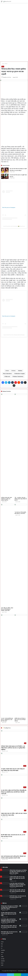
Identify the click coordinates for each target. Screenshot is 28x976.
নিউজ (2, 943)
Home (3, 63)
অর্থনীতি (2, 956)
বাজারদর (2, 952)
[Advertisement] (14, 18)
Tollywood (7, 376)
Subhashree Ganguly (20, 373)
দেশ (1, 948)
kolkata (20, 370)
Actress (13, 370)
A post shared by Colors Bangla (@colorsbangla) (14, 334)
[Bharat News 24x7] (7, 1)
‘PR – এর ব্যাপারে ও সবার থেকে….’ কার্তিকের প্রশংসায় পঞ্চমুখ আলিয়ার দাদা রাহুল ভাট (21, 499)
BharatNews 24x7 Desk (7, 77)
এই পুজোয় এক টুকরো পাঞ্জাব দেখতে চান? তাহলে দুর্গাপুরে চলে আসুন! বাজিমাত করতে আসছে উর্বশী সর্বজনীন (17, 878)
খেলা (1, 954)
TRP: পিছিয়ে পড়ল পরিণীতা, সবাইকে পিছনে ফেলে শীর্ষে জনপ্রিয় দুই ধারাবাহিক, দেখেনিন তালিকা (7, 609)
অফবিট (2, 965)
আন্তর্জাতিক (3, 950)
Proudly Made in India (22, 970)
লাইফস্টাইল (3, 960)
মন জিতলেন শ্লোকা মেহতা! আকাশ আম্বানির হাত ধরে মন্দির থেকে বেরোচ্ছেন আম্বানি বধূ (6, 499)
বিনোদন (6, 63)
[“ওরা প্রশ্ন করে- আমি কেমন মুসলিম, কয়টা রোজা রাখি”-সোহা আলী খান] (21, 507)
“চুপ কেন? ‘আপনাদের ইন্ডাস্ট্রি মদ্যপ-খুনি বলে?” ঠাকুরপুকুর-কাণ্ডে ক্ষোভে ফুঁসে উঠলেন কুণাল (7, 719)
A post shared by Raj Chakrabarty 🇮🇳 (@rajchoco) (14, 226)
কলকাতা (2, 941)
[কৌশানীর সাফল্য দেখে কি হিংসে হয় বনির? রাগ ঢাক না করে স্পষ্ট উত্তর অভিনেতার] (21, 665)
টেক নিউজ (2, 958)
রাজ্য (2, 946)
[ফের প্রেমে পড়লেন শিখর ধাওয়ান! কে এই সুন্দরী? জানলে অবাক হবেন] (5, 176)
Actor (7, 370)
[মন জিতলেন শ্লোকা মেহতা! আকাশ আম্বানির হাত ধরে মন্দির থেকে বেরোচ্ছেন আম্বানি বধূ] (7, 444)
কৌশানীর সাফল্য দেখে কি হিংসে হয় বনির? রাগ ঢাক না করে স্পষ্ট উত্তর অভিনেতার (20, 719)
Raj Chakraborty (8, 373)
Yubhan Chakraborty (18, 376)
